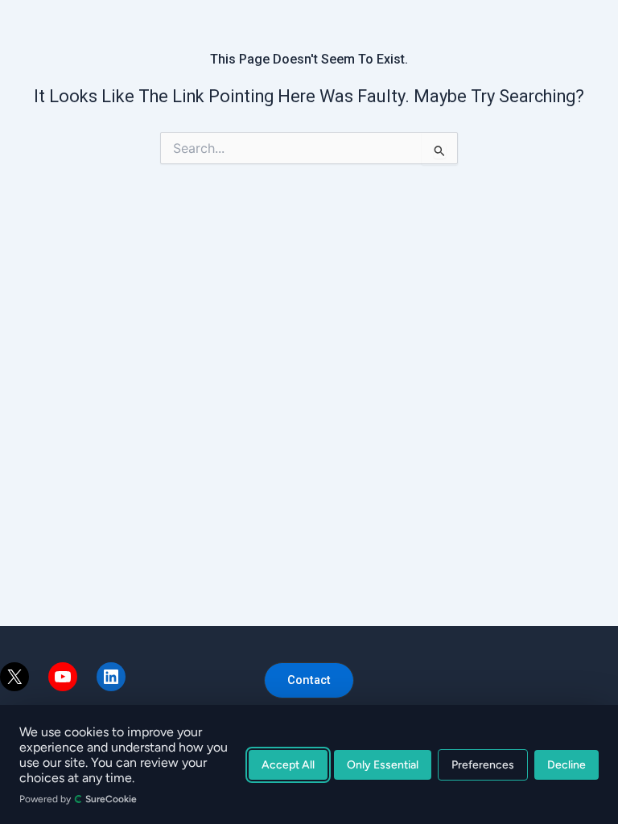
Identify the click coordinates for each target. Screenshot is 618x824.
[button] (309, 680)
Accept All (288, 765)
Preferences (482, 765)
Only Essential (382, 765)
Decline (566, 765)
